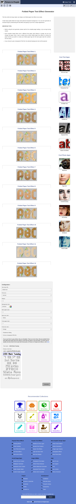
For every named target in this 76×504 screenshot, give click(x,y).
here (48, 342)
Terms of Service (56, 471)
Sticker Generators (57, 446)
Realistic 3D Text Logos (38, 443)
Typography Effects (57, 451)
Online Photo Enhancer (38, 463)
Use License (55, 469)
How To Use (55, 461)
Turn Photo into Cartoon (19, 449)
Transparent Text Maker (38, 461)
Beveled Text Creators (37, 446)
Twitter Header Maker (18, 469)
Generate (46, 384)
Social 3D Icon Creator (18, 461)
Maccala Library (47, 481)
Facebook (25, 484)
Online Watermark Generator (39, 466)
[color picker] (11, 306)
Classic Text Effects (37, 449)
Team (44, 489)
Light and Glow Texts (37, 451)
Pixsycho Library (47, 484)
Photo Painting (16, 446)
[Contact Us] (10, 6)
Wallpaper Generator (18, 463)
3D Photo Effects (17, 451)
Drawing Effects (17, 443)
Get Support (55, 463)
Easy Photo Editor (56, 454)
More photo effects (17, 454)
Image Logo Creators (57, 449)
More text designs (36, 454)
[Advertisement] (64, 34)
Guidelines (45, 478)
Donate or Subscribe (28, 481)
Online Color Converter (38, 471)
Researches (46, 486)
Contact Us (26, 489)
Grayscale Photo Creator (38, 469)
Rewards (25, 478)
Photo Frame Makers (57, 443)
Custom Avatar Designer (19, 471)
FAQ (53, 466)
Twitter (25, 486)
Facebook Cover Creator (19, 466)
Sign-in (73, 5)
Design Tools (67, 2)
